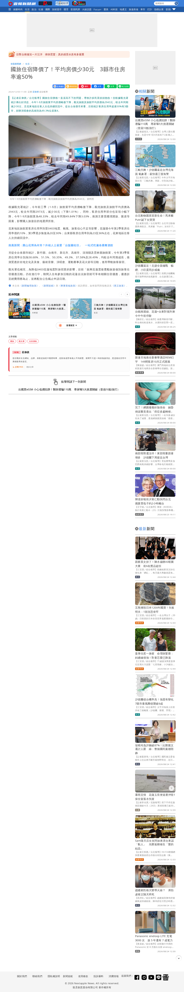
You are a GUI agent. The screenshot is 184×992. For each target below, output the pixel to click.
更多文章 (30, 367)
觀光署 (22, 341)
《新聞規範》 (48, 285)
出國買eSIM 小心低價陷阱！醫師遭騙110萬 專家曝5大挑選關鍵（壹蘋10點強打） (155, 124)
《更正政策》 (119, 285)
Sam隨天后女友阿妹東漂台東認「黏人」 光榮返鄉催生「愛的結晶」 (154, 844)
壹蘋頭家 (170, 9)
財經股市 (57, 9)
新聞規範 (68, 976)
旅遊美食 (133, 9)
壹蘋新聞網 (16, 63)
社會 (41, 9)
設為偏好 (58, 86)
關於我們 (22, 976)
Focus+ (97, 9)
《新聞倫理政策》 (29, 285)
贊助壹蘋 (71, 86)
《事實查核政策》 (68, 285)
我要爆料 (84, 86)
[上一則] (121, 294)
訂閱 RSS (19, 367)
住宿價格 (33, 341)
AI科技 (114, 9)
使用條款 (83, 976)
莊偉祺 (36, 91)
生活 (27, 9)
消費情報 (114, 976)
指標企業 (159, 9)
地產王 (123, 9)
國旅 (12, 341)
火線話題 (87, 9)
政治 (34, 9)
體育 (66, 9)
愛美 (106, 9)
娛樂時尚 (18, 9)
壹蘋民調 (75, 9)
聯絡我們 (37, 976)
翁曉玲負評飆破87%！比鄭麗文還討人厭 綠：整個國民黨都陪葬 (154, 749)
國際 (47, 9)
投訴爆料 (98, 976)
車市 (142, 9)
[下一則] (127, 294)
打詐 (149, 9)
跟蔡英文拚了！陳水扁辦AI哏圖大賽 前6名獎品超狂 (47, 54)
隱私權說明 (53, 976)
